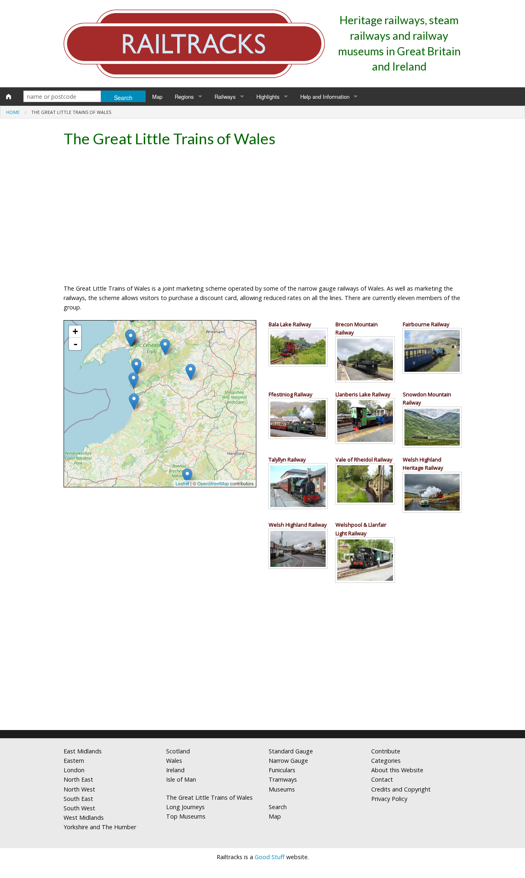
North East (78, 779)
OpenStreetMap (213, 483)
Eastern (74, 760)
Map (157, 96)
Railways (225, 96)
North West (79, 789)
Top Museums (185, 816)
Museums (282, 789)
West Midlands (84, 817)
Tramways (283, 779)
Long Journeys (185, 807)
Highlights (268, 96)
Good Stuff (270, 857)
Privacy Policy (389, 799)
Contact (382, 779)
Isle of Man (181, 779)
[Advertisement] (262, 218)
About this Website (397, 770)
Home (13, 112)
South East (78, 799)
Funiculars (282, 770)
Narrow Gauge (288, 760)
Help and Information (324, 96)
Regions (184, 96)
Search (278, 807)
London (74, 770)
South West (79, 808)
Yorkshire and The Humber (100, 827)
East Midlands (83, 751)
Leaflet (182, 483)
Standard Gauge (291, 751)
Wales (174, 760)
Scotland (178, 751)
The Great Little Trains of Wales (209, 797)
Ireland (175, 770)
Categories (386, 760)
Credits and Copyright (401, 789)
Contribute (385, 751)
